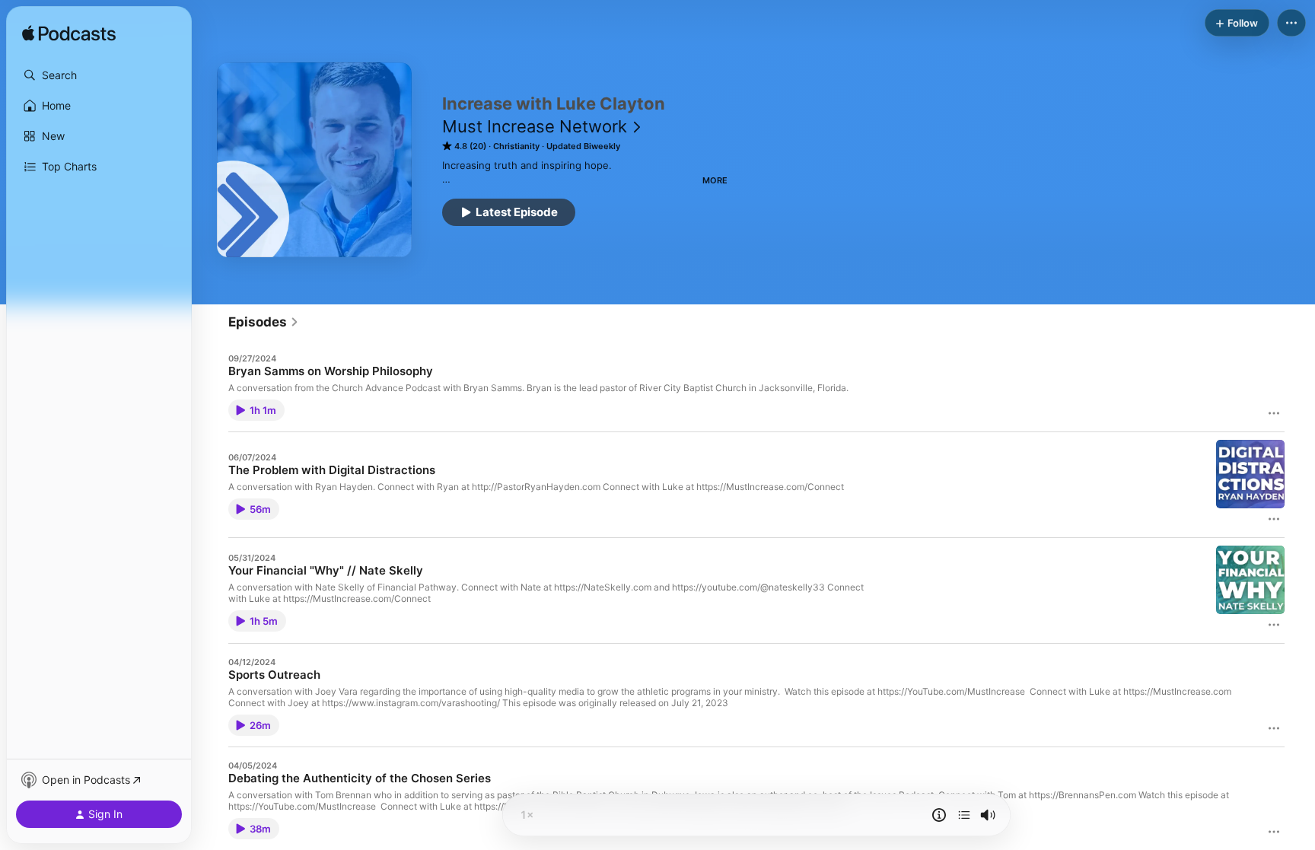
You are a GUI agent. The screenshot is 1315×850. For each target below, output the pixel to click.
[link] (263, 322)
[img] (69, 34)
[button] (99, 75)
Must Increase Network (534, 126)
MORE (715, 180)
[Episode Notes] (939, 815)
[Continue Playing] (964, 815)
